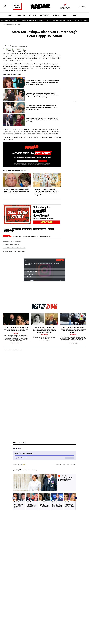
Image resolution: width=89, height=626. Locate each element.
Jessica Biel (19, 24)
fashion (50, 229)
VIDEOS (65, 15)
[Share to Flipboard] (19, 49)
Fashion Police (11, 24)
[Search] (5, 7)
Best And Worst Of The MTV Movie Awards (14, 251)
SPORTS (75, 15)
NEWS (10, 15)
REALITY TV (20, 15)
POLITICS (32, 15)
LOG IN (83, 6)
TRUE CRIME (44, 15)
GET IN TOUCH (46, 222)
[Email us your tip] (17, 9)
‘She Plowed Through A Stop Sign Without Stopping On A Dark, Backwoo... (31, 236)
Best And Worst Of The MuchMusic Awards (14, 248)
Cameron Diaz (9, 231)
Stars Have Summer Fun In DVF (11, 244)
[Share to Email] (24, 49)
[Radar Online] (40, 6)
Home (4, 24)
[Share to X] (13, 49)
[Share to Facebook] (8, 49)
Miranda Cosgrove (40, 229)
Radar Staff (8, 45)
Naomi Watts (27, 229)
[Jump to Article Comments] (3, 49)
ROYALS (56, 15)
